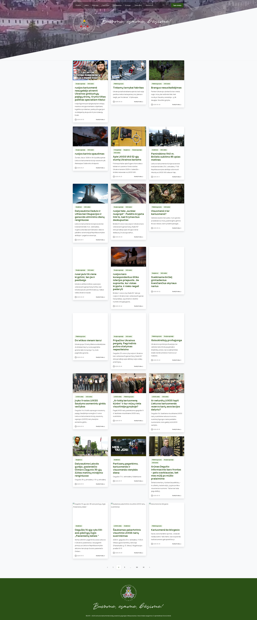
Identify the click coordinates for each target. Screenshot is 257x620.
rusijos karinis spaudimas (89, 153)
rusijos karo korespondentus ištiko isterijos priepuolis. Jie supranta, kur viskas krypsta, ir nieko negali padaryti (126, 281)
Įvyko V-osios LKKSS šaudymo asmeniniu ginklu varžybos (90, 403)
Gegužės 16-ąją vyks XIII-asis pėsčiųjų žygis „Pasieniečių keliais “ (89, 532)
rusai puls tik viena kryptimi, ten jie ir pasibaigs (85, 277)
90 (137, 567)
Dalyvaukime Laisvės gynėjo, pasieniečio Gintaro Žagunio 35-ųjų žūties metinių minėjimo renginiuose (89, 469)
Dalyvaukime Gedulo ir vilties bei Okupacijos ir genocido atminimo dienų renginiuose (90, 215)
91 (143, 567)
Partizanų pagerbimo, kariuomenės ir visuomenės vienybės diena (125, 468)
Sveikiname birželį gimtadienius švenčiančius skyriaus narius (164, 281)
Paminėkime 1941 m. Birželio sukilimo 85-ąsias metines (165, 156)
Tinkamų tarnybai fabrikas (128, 87)
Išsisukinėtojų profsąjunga (166, 340)
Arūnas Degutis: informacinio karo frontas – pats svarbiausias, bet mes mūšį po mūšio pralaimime (166, 472)
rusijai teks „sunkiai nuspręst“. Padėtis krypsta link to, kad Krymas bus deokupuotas (128, 215)
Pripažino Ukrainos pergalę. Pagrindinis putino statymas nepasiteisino (124, 345)
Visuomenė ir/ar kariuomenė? (160, 212)
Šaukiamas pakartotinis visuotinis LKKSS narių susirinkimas (127, 532)
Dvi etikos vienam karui (88, 340)
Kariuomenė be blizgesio (165, 529)
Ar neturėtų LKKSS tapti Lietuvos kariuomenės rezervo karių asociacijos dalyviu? (165, 405)
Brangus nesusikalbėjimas (166, 87)
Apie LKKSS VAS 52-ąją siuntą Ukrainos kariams (127, 158)
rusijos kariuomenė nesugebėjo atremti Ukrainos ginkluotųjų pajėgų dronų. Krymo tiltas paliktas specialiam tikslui (90, 93)
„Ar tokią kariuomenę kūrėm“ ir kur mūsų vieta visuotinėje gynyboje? (127, 403)
